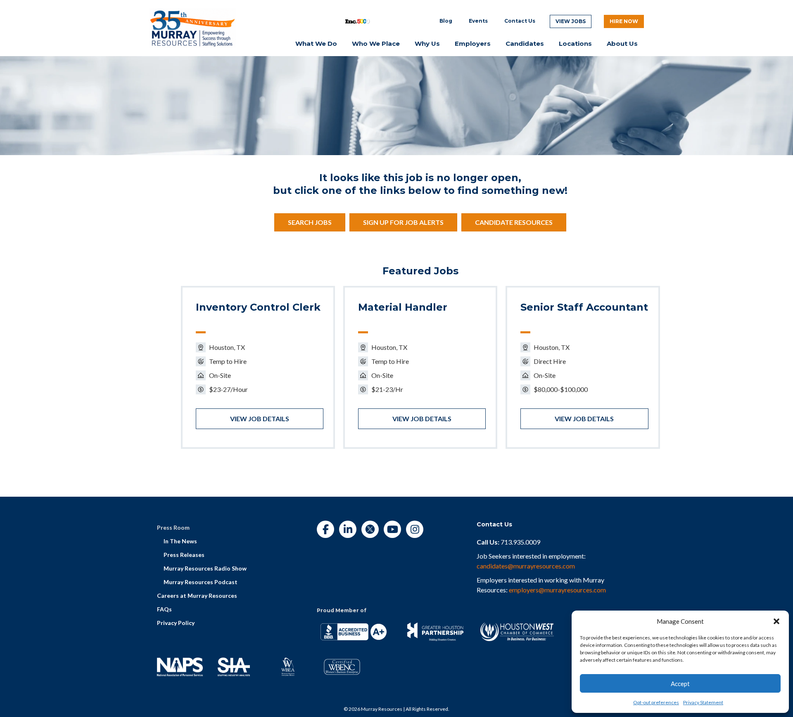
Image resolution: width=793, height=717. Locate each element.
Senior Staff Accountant (584, 307)
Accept (680, 683)
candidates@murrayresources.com (526, 566)
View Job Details (259, 418)
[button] (776, 621)
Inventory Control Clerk (258, 307)
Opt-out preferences (656, 702)
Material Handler (402, 307)
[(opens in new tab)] (192, 27)
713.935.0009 (520, 542)
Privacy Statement (703, 702)
